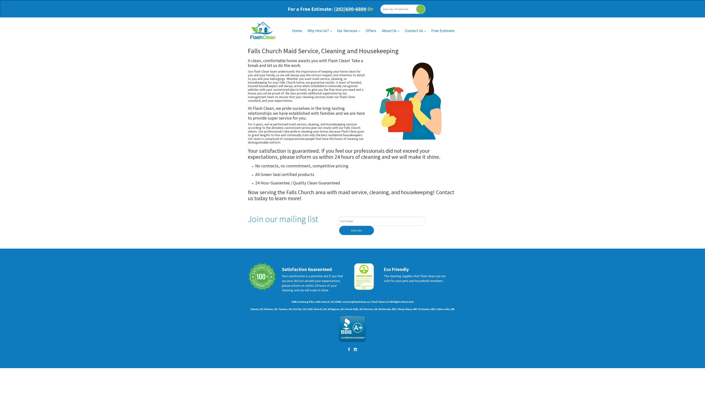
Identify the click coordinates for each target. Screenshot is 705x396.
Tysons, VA (285, 309)
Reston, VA (370, 309)
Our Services (347, 31)
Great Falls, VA (354, 309)
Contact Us (414, 31)
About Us (389, 31)
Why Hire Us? (319, 31)
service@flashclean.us (356, 301)
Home (297, 31)
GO (420, 9)
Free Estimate (442, 31)
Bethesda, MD (387, 309)
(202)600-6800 (350, 9)
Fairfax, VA (299, 309)
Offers (371, 31)
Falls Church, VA (317, 309)
